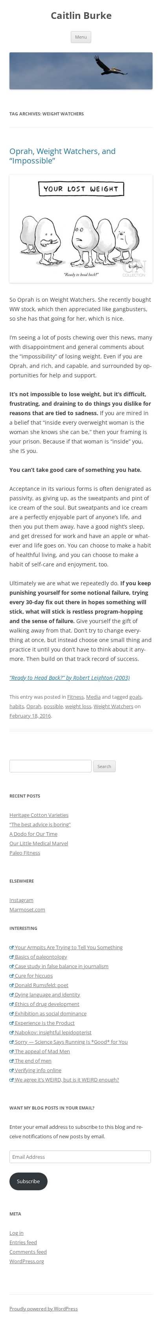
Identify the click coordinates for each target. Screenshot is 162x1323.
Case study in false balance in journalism (61, 966)
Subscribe (28, 1181)
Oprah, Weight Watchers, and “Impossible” (62, 156)
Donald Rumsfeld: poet (41, 985)
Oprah (33, 706)
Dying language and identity (47, 994)
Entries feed (23, 1242)
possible (53, 706)
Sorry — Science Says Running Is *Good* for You (71, 1041)
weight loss (78, 706)
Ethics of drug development (46, 1004)
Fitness (75, 696)
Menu (81, 37)
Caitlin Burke (81, 15)
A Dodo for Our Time (33, 833)
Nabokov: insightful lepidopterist (53, 1032)
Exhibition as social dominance (50, 1013)
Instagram (21, 900)
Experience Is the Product (44, 1022)
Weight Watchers (113, 706)
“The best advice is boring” (40, 824)
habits (16, 706)
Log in (16, 1232)
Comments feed (28, 1251)
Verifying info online (37, 1070)
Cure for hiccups (33, 975)
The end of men (33, 1060)
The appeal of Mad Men (42, 1051)
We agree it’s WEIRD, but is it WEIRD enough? (66, 1079)
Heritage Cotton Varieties (38, 814)
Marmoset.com (27, 909)
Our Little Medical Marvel (38, 843)
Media (93, 696)
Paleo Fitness (24, 852)
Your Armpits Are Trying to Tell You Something (68, 947)
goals (135, 696)
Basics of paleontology (40, 956)
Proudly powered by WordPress (43, 1308)
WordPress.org (26, 1261)
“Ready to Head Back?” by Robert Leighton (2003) (69, 677)
